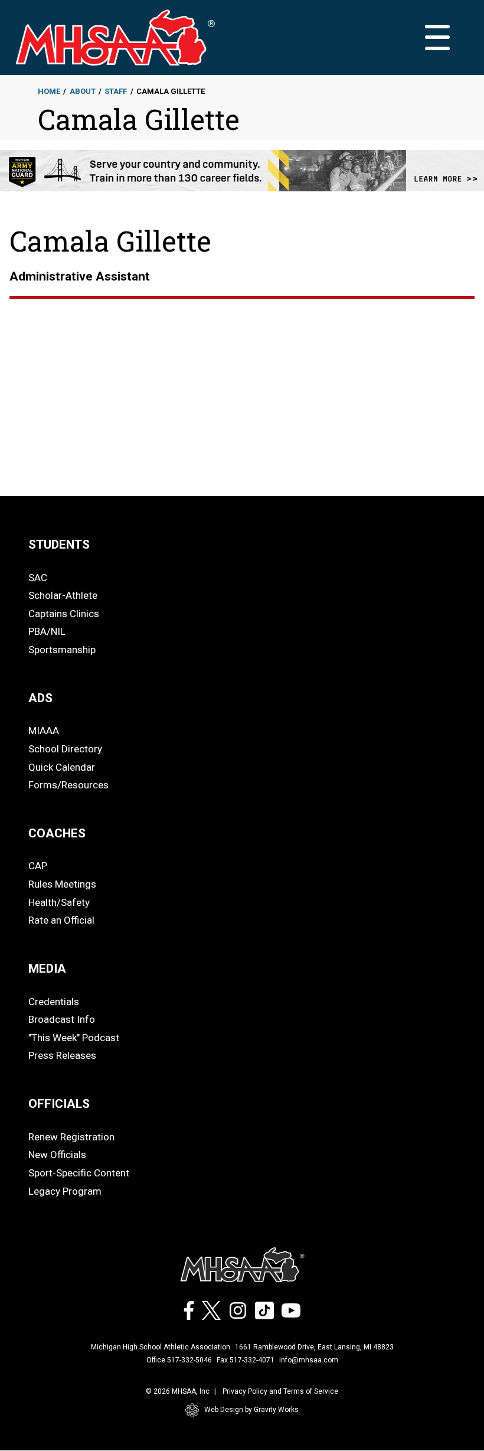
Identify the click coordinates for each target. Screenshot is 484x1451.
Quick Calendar (61, 767)
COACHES (57, 833)
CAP (37, 866)
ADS (40, 698)
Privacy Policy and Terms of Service (280, 1391)
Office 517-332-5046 (179, 1360)
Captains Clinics (63, 613)
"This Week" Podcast (73, 1038)
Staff (115, 91)
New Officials (57, 1154)
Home (49, 91)
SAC (37, 577)
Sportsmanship (62, 650)
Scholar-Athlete (62, 595)
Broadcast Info (61, 1019)
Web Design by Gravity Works (251, 1410)
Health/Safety (59, 902)
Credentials (53, 1001)
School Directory (65, 749)
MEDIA (47, 968)
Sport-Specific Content (78, 1173)
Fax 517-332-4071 (245, 1360)
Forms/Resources (68, 785)
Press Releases (62, 1055)
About (83, 91)
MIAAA (43, 730)
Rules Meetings (62, 884)
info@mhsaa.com (308, 1360)
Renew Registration (71, 1137)
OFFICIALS (59, 1104)
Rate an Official (61, 920)
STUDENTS (59, 544)
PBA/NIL (47, 631)
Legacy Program (65, 1191)
